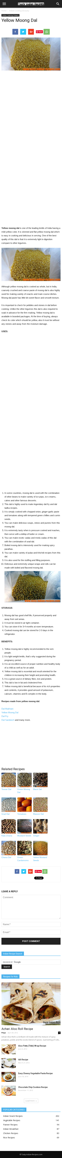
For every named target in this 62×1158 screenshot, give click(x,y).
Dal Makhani (7, 708)
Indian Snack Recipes (13, 1116)
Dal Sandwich (7, 720)
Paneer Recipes (10, 1124)
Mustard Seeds (24, 835)
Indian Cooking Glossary (19, 10)
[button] (58, 4)
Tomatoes (21, 814)
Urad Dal (5, 814)
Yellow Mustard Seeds (40, 858)
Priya (3, 1033)
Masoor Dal (38, 814)
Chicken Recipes (10, 1133)
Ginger (36, 835)
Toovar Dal (6, 789)
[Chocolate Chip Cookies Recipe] (8, 1091)
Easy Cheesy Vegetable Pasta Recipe (35, 1073)
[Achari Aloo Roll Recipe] (31, 1003)
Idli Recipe (23, 1059)
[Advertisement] (31, 149)
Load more (30, 1101)
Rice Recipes (9, 1137)
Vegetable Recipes (11, 1120)
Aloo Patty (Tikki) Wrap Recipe (32, 1046)
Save (40, 32)
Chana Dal (6, 857)
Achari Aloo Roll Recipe (17, 1029)
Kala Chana (6, 835)
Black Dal (37, 789)
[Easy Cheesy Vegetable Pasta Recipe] (8, 1077)
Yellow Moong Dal (9, 712)
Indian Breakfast (10, 1129)
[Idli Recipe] (8, 1063)
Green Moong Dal (23, 790)
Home (3, 10)
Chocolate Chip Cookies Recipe (33, 1087)
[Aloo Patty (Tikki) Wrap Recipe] (8, 1049)
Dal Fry (4, 716)
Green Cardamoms (23, 858)
